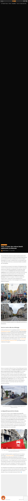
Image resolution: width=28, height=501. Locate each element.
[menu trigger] (2, 1)
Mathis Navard (5, 250)
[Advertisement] (14, 355)
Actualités (4, 244)
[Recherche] (26, 1)
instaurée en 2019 (10, 455)
